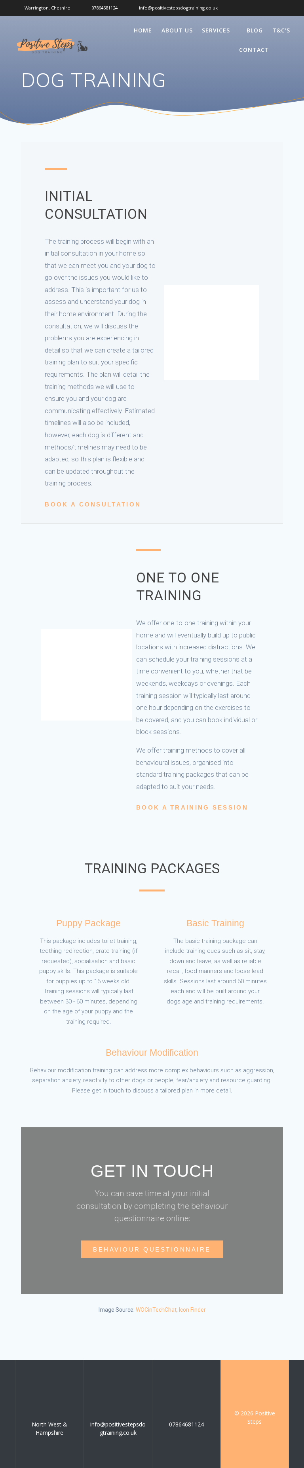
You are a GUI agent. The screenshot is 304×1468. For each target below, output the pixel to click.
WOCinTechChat (156, 1310)
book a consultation (93, 504)
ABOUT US (177, 30)
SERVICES (216, 30)
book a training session (192, 807)
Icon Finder (192, 1310)
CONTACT (254, 49)
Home (143, 30)
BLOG (255, 30)
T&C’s (281, 30)
